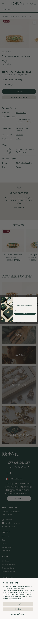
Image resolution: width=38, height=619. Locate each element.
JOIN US (25, 313)
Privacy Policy (16, 599)
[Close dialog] (36, 298)
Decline (18, 609)
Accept (18, 604)
